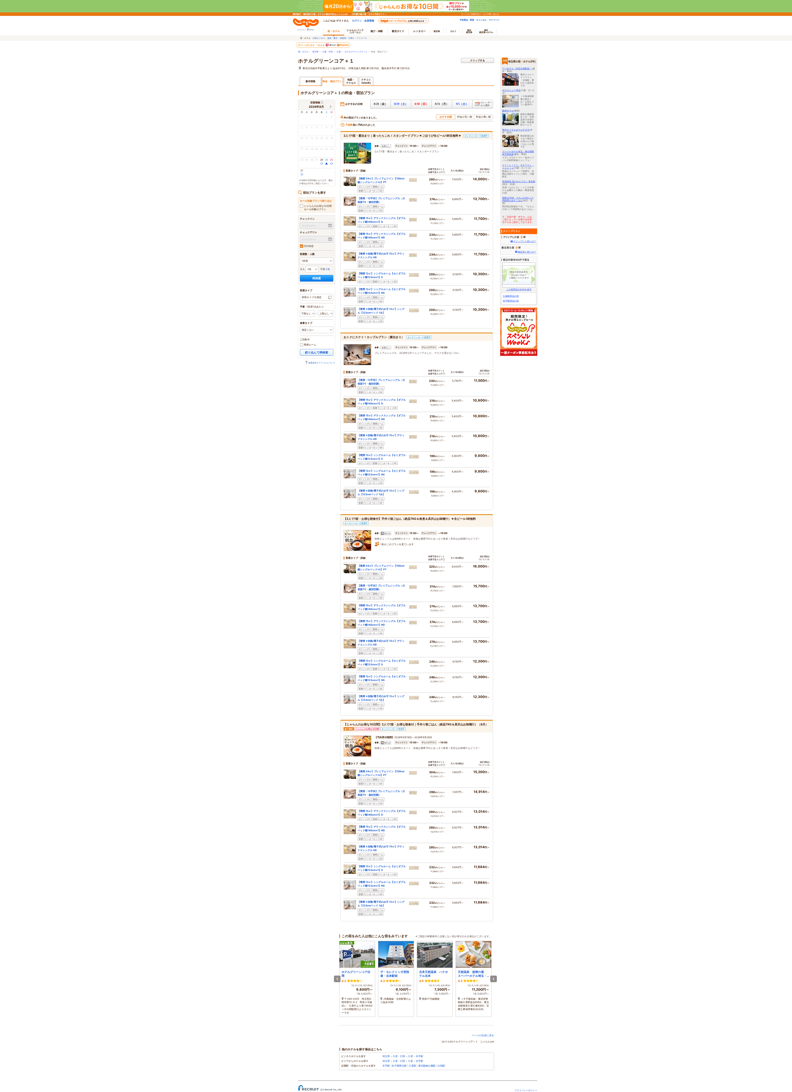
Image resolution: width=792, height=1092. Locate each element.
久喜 (339, 52)
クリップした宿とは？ (524, 241)
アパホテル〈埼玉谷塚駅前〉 (517, 68)
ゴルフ (453, 31)
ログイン (357, 20)
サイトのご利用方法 (470, 14)
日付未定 (308, 246)
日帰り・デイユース (357, 38)
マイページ (494, 20)
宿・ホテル (303, 52)
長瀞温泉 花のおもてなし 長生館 (518, 181)
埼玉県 (315, 52)
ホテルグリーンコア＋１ (356, 52)
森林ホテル (508, 110)
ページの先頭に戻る (483, 1035)
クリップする (477, 60)
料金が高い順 (483, 116)
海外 (469, 31)
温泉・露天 (332, 38)
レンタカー (419, 31)
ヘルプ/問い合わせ (490, 14)
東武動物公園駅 (427, 1065)
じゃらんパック (355, 31)
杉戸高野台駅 (399, 1065)
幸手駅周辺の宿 (511, 301)
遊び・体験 (376, 31)
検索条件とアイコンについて (321, 362)
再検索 (316, 278)
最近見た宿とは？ (527, 252)
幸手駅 (419, 1056)
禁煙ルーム (309, 344)
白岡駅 (441, 1065)
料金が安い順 (464, 116)
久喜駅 (412, 1065)
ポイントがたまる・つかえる (311, 45)
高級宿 (343, 38)
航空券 (437, 31)
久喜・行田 (327, 52)
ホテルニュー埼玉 (511, 90)
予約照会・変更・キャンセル (473, 20)
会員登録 (369, 20)
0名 (328, 269)
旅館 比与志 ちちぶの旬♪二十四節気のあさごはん (518, 199)
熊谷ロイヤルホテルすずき (515, 130)
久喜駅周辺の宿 (511, 296)
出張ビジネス (319, 38)
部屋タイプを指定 (312, 297)
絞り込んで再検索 (316, 352)
